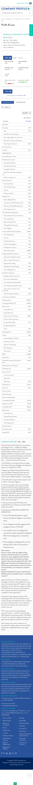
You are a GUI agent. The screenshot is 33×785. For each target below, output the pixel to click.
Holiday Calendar (8, 736)
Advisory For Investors (23, 744)
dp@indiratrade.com (17, 627)
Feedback (22, 726)
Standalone (20, 102)
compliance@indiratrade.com (22, 698)
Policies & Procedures (6, 724)
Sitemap (21, 718)
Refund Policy (7, 721)
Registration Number (6, 748)
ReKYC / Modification (6, 744)
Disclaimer (22, 731)
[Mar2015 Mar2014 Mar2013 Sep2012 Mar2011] (16, 113)
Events (5, 728)
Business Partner (24, 723)
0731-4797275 (8, 700)
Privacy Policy (7, 718)
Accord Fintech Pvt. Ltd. (16, 765)
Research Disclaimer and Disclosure (25, 735)
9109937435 (5, 715)
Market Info (9, 19)
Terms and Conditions (22, 739)
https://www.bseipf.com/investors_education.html (15, 572)
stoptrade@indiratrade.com (14, 713)
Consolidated (7, 102)
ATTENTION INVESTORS (9, 442)
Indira (15, 783)
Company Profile (19, 19)
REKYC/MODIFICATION (23, 3)
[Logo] (5, 3)
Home (2, 19)
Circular (5, 733)
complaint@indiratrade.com (9, 705)
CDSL (23, 442)
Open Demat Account (7, 739)
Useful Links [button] (6, 730)
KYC (19, 442)
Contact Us (22, 729)
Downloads (22, 721)
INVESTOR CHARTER (8, 708)
